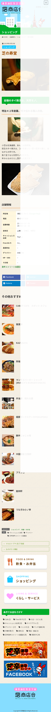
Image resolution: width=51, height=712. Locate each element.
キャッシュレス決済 (15, 533)
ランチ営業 (39, 627)
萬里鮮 (19, 324)
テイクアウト (32, 623)
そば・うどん (36, 619)
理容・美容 (33, 631)
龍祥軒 (19, 491)
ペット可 (25, 627)
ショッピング (9, 47)
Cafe (8, 619)
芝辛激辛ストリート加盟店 (18, 536)
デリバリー (29, 533)
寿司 (21, 631)
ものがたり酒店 (11, 549)
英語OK (36, 635)
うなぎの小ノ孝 (23, 509)
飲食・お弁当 (25, 529)
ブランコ (20, 472)
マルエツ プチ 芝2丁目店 (15, 543)
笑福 (18, 361)
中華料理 (9, 631)
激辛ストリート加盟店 (11, 266)
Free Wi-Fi (21, 619)
